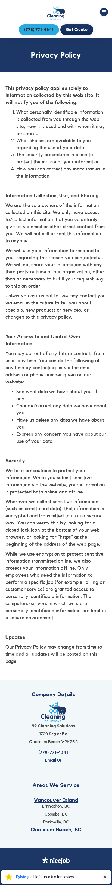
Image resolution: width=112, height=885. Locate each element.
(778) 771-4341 (39, 30)
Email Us (53, 760)
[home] (56, 13)
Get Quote (77, 30)
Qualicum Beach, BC (56, 829)
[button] (104, 12)
